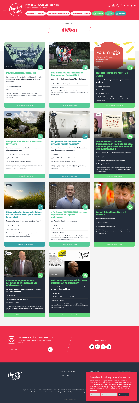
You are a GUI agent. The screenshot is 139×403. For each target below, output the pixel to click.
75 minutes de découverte (69, 176)
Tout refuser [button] (95, 395)
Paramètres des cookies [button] (109, 395)
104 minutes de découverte (24, 315)
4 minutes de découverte (114, 244)
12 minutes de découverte (69, 105)
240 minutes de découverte (114, 105)
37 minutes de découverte (25, 244)
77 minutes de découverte (114, 176)
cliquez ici (93, 390)
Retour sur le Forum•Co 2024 (112, 74)
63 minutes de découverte (69, 315)
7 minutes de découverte (69, 244)
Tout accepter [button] (123, 395)
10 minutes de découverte (25, 105)
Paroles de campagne (21, 72)
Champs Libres (15, 9)
